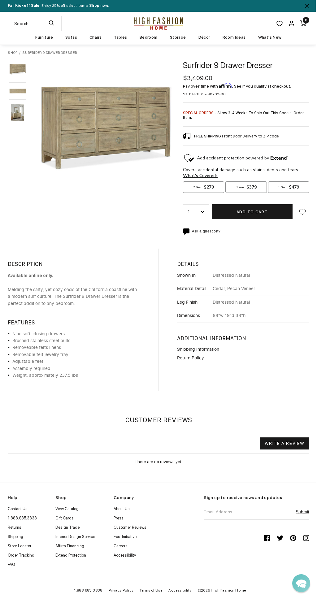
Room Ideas (234, 37)
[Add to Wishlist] (302, 211)
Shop (13, 52)
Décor (204, 37)
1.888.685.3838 (22, 518)
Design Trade (67, 527)
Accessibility (125, 555)
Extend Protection (70, 555)
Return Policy (190, 358)
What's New (270, 37)
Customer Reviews (130, 527)
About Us (122, 508)
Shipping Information (198, 349)
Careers (121, 546)
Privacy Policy (121, 590)
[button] (17, 69)
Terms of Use (151, 590)
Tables (120, 37)
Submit (302, 511)
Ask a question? (206, 231)
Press (119, 518)
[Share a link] (187, 231)
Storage (178, 37)
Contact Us (18, 508)
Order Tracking (21, 555)
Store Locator (19, 546)
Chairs (95, 37)
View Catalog (67, 508)
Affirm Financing (69, 546)
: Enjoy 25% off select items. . (58, 5)
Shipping (15, 536)
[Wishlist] (279, 23)
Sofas (71, 37)
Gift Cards (64, 518)
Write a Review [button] (285, 443)
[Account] (291, 23)
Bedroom (149, 37)
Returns (14, 527)
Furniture (44, 37)
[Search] (51, 23)
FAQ (11, 564)
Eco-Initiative (125, 536)
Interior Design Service (75, 536)
